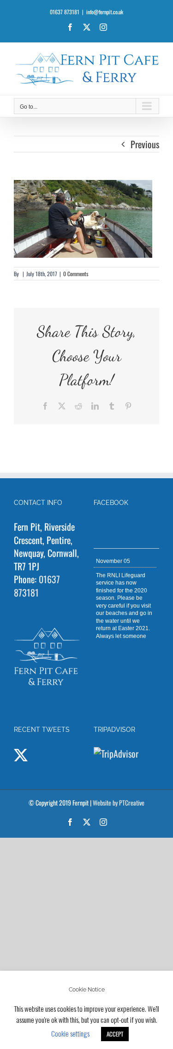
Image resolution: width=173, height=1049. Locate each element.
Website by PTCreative (118, 802)
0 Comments (75, 274)
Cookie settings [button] (70, 1033)
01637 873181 (37, 585)
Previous (145, 144)
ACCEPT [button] (115, 1033)
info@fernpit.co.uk (104, 12)
